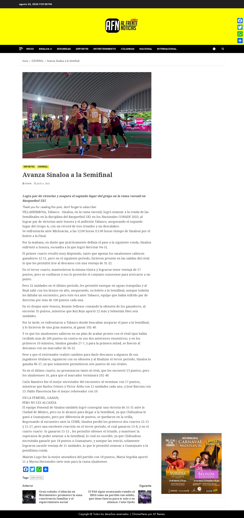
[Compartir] (240, 40)
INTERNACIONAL (167, 49)
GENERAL (43, 166)
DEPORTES (82, 49)
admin (28, 183)
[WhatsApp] (240, 34)
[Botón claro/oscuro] (215, 49)
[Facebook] (240, 20)
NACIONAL (145, 49)
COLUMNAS (127, 49)
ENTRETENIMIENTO (104, 49)
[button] (223, 49)
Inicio (30, 49)
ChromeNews (139, 514)
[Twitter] (240, 27)
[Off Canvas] (21, 48)
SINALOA (44, 49)
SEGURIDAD (64, 49)
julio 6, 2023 (43, 183)
